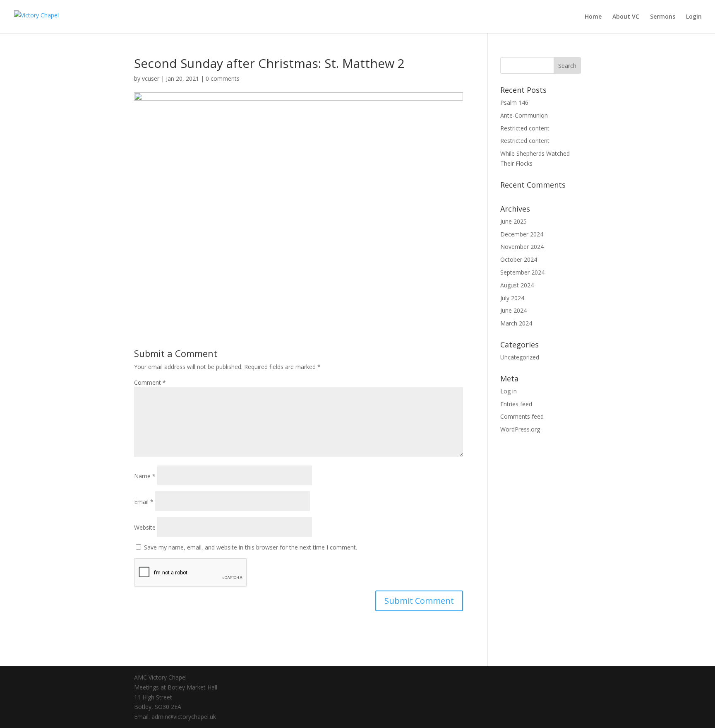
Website (145, 527)
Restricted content (524, 128)
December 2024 (521, 234)
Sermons (662, 17)
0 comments (223, 78)
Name (145, 476)
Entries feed (516, 404)
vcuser (150, 78)
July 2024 (512, 298)
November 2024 (522, 247)
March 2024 (516, 323)
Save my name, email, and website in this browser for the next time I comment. (250, 547)
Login (694, 17)
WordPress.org (520, 429)
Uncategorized (519, 357)
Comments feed (522, 416)
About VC (625, 17)
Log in (508, 391)
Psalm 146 (514, 102)
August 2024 (517, 285)
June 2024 (513, 310)
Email (144, 502)
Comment (150, 382)
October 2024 (518, 259)
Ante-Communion (524, 115)
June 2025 (513, 221)
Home (593, 17)
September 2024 (522, 272)
